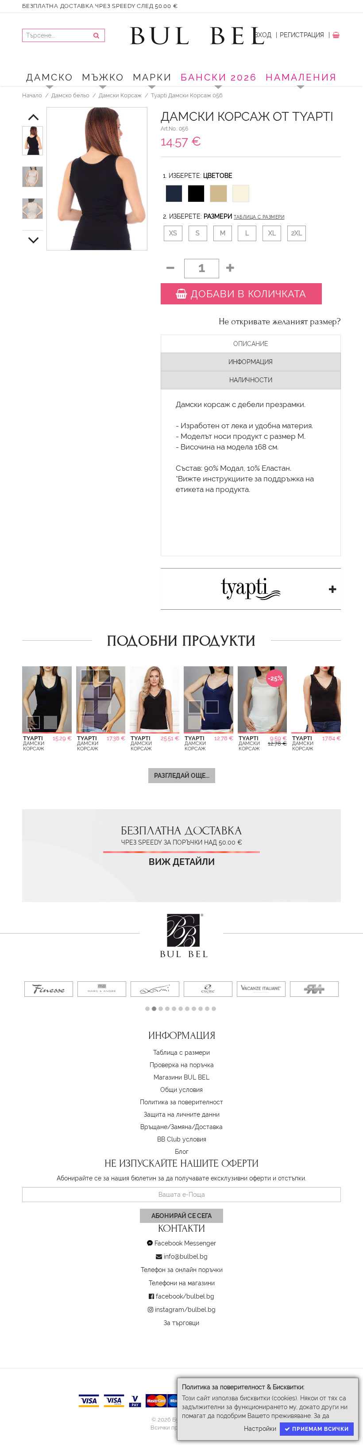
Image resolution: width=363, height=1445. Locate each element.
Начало (32, 95)
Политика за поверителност (181, 1102)
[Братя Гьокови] (314, 989)
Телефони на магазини (182, 1283)
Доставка (209, 1126)
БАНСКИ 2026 (219, 77)
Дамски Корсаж (120, 95)
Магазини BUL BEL (181, 1077)
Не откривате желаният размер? (280, 321)
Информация (250, 361)
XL (272, 233)
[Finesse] (48, 989)
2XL (296, 233)
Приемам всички (319, 1429)
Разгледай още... (181, 775)
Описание (250, 343)
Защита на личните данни (182, 1114)
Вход (262, 34)
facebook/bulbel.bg (185, 1296)
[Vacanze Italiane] (261, 989)
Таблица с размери (259, 217)
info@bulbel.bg (186, 1256)
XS (173, 233)
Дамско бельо (70, 95)
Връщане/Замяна (166, 1126)
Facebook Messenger (185, 1243)
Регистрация (302, 34)
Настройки (260, 1428)
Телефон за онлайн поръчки (182, 1269)
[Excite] (208, 989)
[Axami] (155, 989)
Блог (182, 1151)
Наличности (250, 380)
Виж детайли (182, 862)
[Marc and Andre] (101, 989)
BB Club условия (181, 1139)
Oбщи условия (181, 1089)
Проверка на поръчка (182, 1064)
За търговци (181, 1322)
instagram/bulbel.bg (185, 1309)
